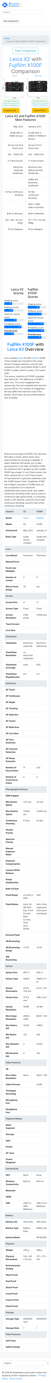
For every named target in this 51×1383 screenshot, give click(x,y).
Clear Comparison (25, 50)
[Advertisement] (25, 260)
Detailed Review (11, 101)
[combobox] (22, 12)
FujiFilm (35, 358)
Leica (20, 358)
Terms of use (15, 1378)
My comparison (11, 21)
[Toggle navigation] (47, 20)
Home (7, 38)
